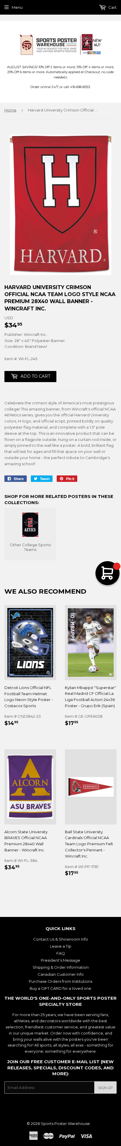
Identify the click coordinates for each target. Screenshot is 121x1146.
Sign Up (105, 1087)
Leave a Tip (60, 946)
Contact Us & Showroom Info (60, 939)
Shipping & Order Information (61, 967)
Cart (112, 7)
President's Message (60, 960)
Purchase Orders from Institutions (60, 981)
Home (10, 110)
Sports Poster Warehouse (65, 1123)
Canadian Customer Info (61, 974)
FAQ (60, 953)
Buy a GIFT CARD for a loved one (60, 988)
